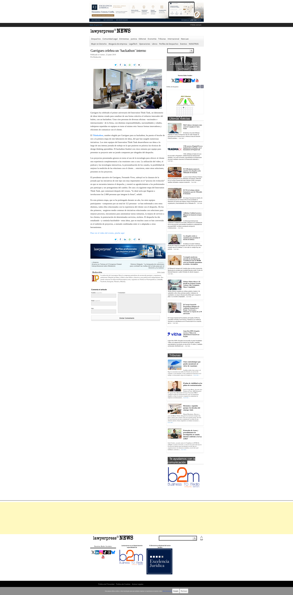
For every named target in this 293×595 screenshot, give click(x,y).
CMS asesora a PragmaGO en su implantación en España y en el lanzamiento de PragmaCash (192, 148)
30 (188, 113)
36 (183, 115)
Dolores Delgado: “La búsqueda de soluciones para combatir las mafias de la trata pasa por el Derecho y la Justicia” (147, 266)
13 (185, 109)
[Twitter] (116, 65)
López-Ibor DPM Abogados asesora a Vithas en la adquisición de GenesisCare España (191, 333)
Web (92, 308)
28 (183, 113)
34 (179, 115)
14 (188, 109)
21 (185, 111)
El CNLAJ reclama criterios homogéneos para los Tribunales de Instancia (192, 192)
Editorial (142, 39)
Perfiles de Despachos (168, 44)
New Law (185, 39)
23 (190, 111)
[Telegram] (134, 65)
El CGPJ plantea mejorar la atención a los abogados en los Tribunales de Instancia (192, 171)
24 (192, 111)
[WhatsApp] (130, 65)
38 (188, 115)
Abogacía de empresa (118, 44)
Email (95, 300)
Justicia (134, 39)
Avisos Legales (137, 584)
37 (185, 115)
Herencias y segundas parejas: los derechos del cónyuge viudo (191, 408)
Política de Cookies (123, 584)
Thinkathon (98, 135)
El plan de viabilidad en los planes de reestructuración (192, 384)
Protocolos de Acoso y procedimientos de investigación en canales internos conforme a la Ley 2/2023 (192, 434)
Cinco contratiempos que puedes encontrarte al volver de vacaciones (192, 364)
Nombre (96, 292)
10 (179, 109)
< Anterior (95, 262)
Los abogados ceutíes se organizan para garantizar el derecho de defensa (191, 237)
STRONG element (195, 25)
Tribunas (162, 39)
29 (185, 113)
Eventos (183, 44)
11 (181, 109)
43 (181, 116)
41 (177, 116)
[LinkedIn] (125, 65)
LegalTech (133, 44)
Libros (154, 44)
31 (190, 113)
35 (181, 115)
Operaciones (144, 44)
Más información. (167, 591)
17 (177, 111)
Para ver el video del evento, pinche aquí (107, 233)
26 (179, 113)
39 (190, 115)
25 (177, 113)
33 (177, 115)
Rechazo (184, 591)
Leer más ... (182, 138)
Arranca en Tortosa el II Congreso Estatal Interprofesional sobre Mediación (107, 265)
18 (179, 111)
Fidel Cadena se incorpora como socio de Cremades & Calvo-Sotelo (192, 126)
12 (183, 109)
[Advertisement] (146, 518)
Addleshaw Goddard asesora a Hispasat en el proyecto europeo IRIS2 (192, 215)
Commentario (121, 292)
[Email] (139, 65)
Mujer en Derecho (99, 44)
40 (192, 115)
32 (192, 113)
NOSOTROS (194, 44)
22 (188, 111)
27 (181, 113)
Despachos (96, 39)
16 (192, 109)
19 (181, 111)
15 (190, 109)
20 (183, 111)
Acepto (175, 591)
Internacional (173, 39)
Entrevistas (124, 39)
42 (179, 116)
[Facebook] (120, 65)
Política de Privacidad (106, 584)
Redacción (97, 272)
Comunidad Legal (110, 39)
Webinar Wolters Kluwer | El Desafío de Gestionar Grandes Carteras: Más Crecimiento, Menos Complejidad (192, 284)
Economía (152, 39)
